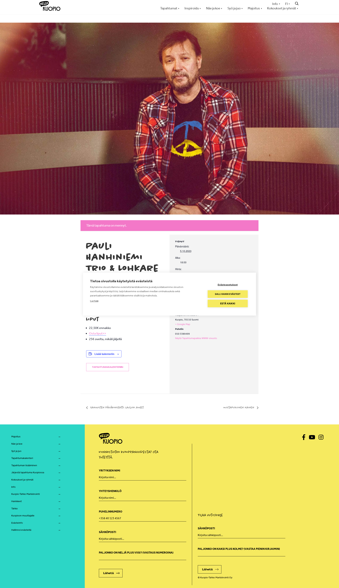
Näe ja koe (16, 443)
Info (275, 4)
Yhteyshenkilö (110, 491)
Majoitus (15, 436)
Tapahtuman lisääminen (24, 465)
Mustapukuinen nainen (239, 407)
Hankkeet (16, 501)
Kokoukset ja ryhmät (22, 479)
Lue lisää (94, 300)
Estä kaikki (227, 303)
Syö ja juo (16, 451)
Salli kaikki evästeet (227, 294)
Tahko (14, 508)
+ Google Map (182, 324)
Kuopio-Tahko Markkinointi (25, 494)
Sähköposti (107, 532)
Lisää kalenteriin (104, 354)
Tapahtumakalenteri (22, 458)
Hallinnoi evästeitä (21, 529)
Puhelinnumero (110, 511)
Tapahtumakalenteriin (107, 367)
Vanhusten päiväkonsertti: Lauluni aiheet (117, 407)
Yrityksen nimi (109, 470)
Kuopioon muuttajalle (22, 515)
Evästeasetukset (228, 284)
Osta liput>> (97, 333)
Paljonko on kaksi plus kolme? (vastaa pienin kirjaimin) (239, 549)
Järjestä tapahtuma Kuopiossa (27, 472)
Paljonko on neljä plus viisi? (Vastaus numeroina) (136, 552)
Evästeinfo (17, 522)
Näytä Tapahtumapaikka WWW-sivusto (196, 338)
